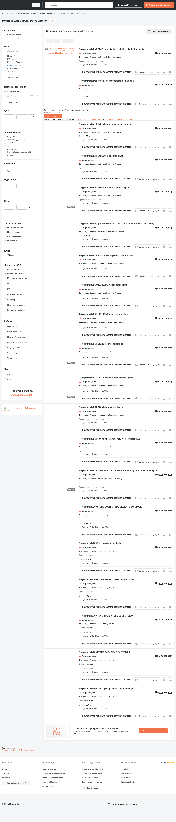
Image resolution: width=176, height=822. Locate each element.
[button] (164, 72)
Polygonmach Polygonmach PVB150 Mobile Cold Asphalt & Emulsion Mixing (116, 224)
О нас (4, 769)
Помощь (5, 773)
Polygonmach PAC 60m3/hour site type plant (101, 156)
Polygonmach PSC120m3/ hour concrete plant (101, 344)
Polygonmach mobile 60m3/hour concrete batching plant (106, 81)
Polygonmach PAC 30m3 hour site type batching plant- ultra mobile (111, 49)
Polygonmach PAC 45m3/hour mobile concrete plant (104, 188)
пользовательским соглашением (118, 119)
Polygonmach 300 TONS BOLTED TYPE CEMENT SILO (106, 616)
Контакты (6, 778)
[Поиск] (47, 4)
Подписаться (52, 116)
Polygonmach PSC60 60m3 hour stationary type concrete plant (109, 439)
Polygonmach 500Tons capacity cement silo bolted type (106, 688)
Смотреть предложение (153, 731)
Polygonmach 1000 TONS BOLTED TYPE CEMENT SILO (106, 579)
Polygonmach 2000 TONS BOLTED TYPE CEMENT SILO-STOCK (110, 507)
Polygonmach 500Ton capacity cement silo (100, 543)
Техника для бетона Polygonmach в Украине (20, 750)
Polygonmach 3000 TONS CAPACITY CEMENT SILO (104, 652)
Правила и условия (50, 769)
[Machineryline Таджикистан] (15, 5)
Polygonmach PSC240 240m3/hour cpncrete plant (103, 314)
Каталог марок (48, 786)
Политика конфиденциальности (55, 773)
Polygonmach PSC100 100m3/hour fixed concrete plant (106, 378)
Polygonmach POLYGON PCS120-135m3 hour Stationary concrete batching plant (118, 470)
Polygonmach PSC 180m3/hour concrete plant (101, 407)
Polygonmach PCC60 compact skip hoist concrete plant (106, 255)
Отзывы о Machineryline (52, 782)
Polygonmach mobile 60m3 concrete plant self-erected (105, 124)
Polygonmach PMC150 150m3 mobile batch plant (103, 285)
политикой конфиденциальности (88, 119)
